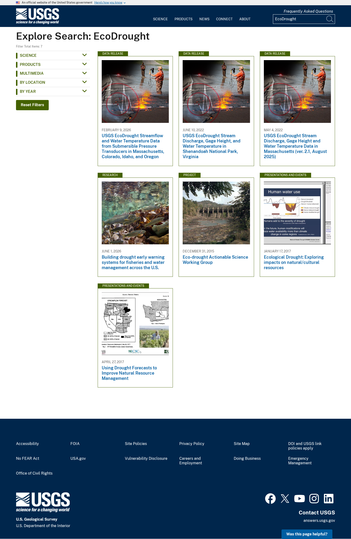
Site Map (242, 444)
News (204, 19)
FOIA (75, 444)
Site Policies (136, 444)
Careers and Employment (190, 460)
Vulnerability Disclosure (146, 458)
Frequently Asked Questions (308, 11)
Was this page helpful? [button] (307, 534)
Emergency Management (300, 460)
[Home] (37, 23)
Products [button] (30, 64)
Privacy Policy (191, 444)
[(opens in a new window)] (270, 498)
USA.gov (78, 458)
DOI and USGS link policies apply (305, 446)
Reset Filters (32, 105)
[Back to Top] (333, 521)
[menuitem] (160, 16)
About (244, 19)
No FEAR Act (27, 458)
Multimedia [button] (32, 73)
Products (183, 19)
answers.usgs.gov (319, 520)
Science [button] (28, 55)
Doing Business (247, 458)
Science (160, 19)
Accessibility (27, 444)
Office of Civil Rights (34, 473)
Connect (224, 19)
